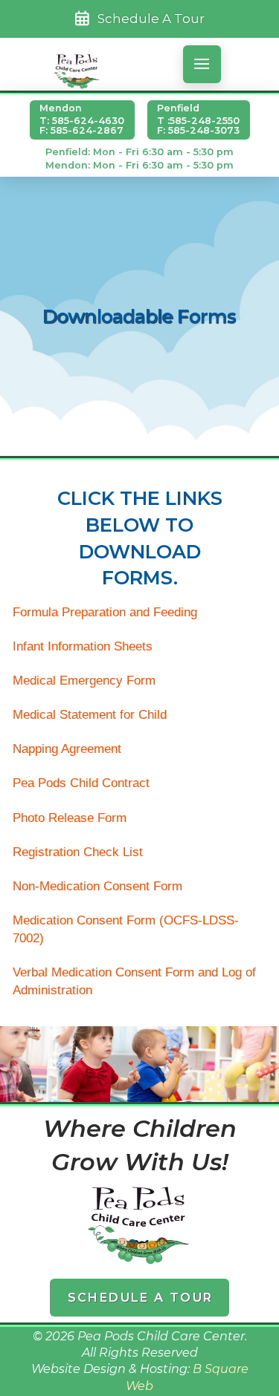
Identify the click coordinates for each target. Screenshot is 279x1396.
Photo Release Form (69, 818)
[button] (202, 64)
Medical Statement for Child (90, 715)
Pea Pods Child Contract (81, 783)
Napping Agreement (67, 749)
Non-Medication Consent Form (97, 886)
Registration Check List (78, 852)
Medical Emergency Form (84, 680)
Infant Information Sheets (83, 646)
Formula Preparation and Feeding (105, 612)
